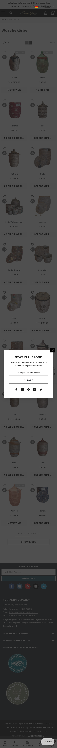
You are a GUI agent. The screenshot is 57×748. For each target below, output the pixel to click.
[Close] (52, 350)
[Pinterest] (28, 390)
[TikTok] (35, 390)
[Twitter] (41, 390)
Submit (28, 380)
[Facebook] (16, 390)
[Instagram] (22, 390)
